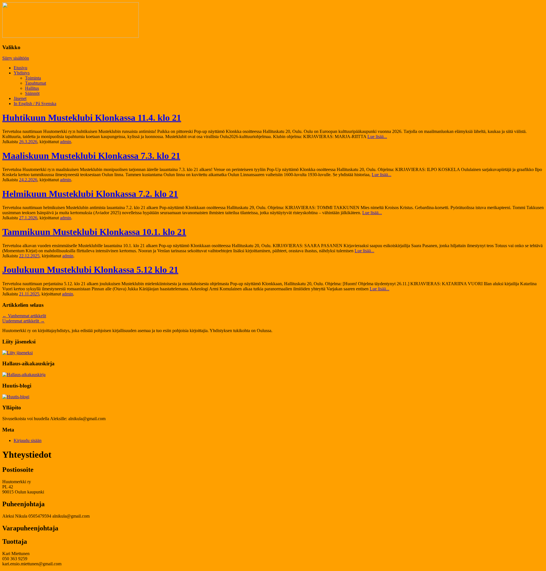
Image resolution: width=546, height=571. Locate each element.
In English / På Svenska (35, 103)
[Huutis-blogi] (15, 396)
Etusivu (20, 67)
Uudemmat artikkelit (23, 320)
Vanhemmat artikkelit (24, 315)
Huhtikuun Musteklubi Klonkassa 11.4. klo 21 (91, 117)
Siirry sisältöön (15, 58)
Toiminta (33, 78)
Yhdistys (22, 72)
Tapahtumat (35, 83)
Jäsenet (20, 98)
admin (65, 141)
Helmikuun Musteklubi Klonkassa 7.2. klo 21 (90, 194)
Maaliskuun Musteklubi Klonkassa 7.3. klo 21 (91, 156)
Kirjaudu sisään (28, 440)
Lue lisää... (377, 136)
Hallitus (32, 88)
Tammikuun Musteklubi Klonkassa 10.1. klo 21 (94, 232)
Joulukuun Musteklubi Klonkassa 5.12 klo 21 (90, 269)
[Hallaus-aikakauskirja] (24, 374)
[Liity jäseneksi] (17, 352)
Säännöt (32, 93)
